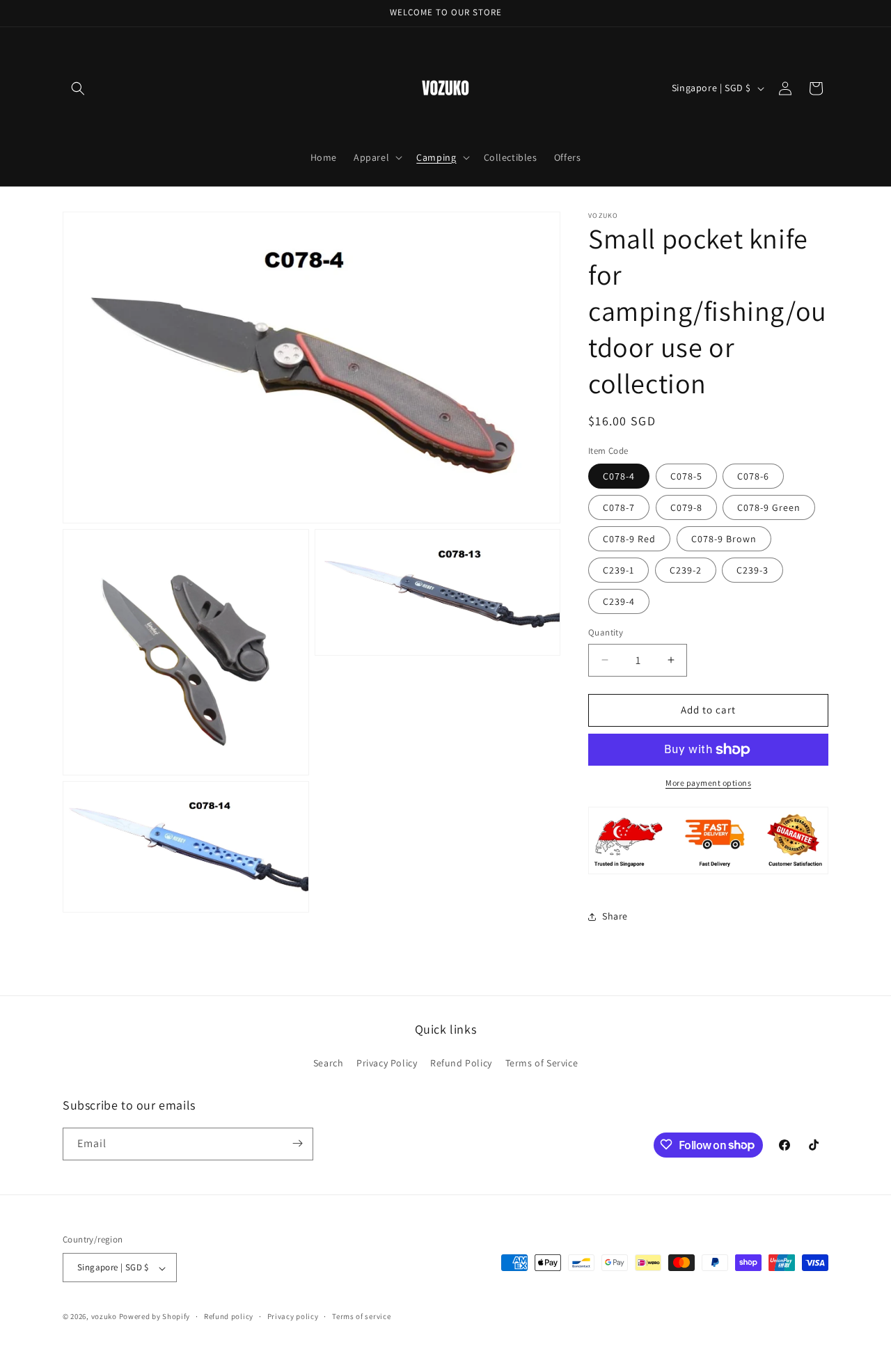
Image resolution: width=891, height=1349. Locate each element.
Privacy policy (293, 1316)
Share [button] (615, 916)
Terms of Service (541, 1063)
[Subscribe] (297, 1143)
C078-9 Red (629, 538)
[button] (78, 88)
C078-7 (619, 507)
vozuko (104, 1317)
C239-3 (752, 570)
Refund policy (228, 1316)
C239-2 (686, 570)
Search (328, 1063)
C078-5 (686, 476)
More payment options (708, 783)
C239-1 (618, 570)
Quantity (605, 632)
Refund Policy (461, 1063)
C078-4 (619, 476)
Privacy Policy (386, 1063)
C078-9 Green (769, 507)
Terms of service (361, 1316)
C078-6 (753, 476)
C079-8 (686, 507)
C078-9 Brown (724, 538)
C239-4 (619, 601)
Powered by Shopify (155, 1317)
